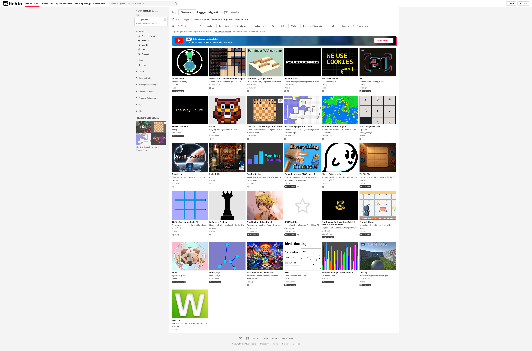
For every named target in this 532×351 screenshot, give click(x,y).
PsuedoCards (291, 78)
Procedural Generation (313, 26)
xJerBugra (176, 326)
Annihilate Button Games (295, 180)
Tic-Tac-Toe (365, 174)
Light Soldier (215, 174)
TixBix (212, 132)
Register (523, 3)
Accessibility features (147, 98)
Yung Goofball (178, 228)
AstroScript (177, 174)
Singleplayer (259, 26)
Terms (275, 344)
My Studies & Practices (147, 147)
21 (361, 78)
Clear (155, 11)
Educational (224, 26)
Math (332, 26)
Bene (362, 228)
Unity (293, 26)
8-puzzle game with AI (370, 126)
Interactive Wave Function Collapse (227, 78)
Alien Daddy (178, 78)
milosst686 (364, 180)
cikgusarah (289, 228)
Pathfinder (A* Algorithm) (259, 78)
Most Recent (241, 19)
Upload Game (65, 3)
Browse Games (32, 3)
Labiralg (363, 272)
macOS (145, 45)
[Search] (175, 3)
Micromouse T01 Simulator (260, 272)
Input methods (145, 78)
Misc (141, 111)
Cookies (296, 344)
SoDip (324, 84)
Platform (142, 31)
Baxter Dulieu (215, 84)
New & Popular (201, 19)
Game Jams (47, 3)
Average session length (148, 84)
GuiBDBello (365, 278)
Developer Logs (83, 3)
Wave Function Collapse (334, 126)
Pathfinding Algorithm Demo (298, 126)
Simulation (241, 26)
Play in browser (148, 36)
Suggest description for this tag (148, 23)
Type (141, 104)
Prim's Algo (214, 272)
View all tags (362, 26)
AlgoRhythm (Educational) (259, 222)
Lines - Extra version (332, 174)
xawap (174, 129)
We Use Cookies (330, 78)
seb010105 (251, 84)
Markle (363, 84)
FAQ (266, 338)
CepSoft (175, 180)
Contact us (287, 338)
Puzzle (209, 26)
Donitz (175, 84)
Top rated (228, 19)
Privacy (285, 344)
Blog (274, 338)
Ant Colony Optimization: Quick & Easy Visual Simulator (338, 223)
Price (141, 60)
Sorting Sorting (254, 174)
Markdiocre (289, 84)
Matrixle (176, 320)
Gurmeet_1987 (328, 275)
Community (99, 3)
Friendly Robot (367, 222)
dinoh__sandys (366, 132)
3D (273, 26)
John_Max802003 (254, 278)
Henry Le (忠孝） (329, 180)
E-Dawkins (326, 132)
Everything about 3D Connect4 (299, 174)
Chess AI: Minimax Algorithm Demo (264, 126)
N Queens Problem (218, 222)
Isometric (346, 26)
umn (211, 177)
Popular (187, 19)
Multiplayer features (147, 91)
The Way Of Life (180, 126)
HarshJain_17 (215, 275)
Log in (511, 3)
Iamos (174, 278)
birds (286, 272)
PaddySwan (252, 180)
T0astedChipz (142, 150)
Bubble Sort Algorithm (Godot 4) (338, 272)
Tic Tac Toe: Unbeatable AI (185, 222)
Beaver (213, 126)
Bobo (174, 272)
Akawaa (212, 228)
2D (282, 26)
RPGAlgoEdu (290, 222)
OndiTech (326, 231)
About (256, 338)
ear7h (286, 278)
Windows (146, 40)
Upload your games (222, 31)
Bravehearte (252, 228)
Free (144, 65)
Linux (144, 49)
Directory (264, 344)
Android (145, 54)
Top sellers (216, 19)
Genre (141, 71)
